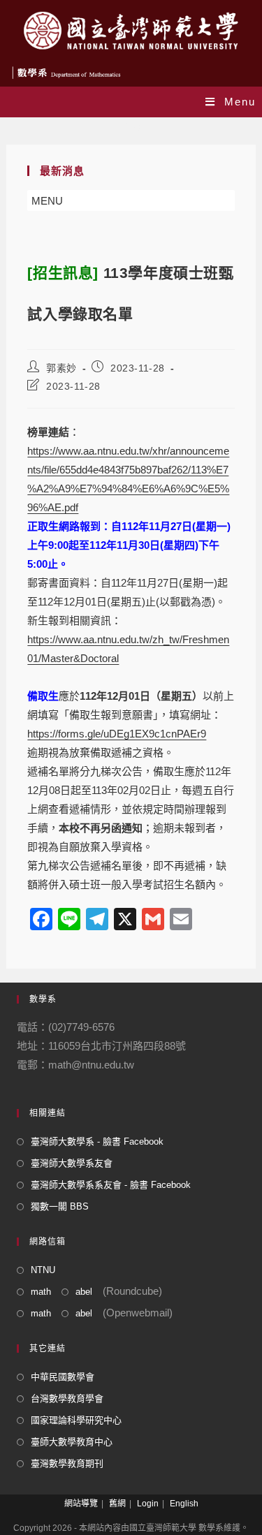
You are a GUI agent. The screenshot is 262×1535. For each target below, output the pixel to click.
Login (148, 1503)
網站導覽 (81, 1503)
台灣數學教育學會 (67, 1398)
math (41, 1291)
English (184, 1503)
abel (83, 1291)
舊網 (117, 1503)
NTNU (43, 1270)
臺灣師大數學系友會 (71, 1163)
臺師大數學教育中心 (71, 1442)
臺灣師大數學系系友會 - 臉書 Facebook (111, 1185)
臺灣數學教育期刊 (67, 1463)
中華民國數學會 (62, 1377)
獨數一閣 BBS (60, 1206)
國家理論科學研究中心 (76, 1420)
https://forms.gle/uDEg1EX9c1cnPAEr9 (116, 734)
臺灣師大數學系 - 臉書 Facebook (97, 1141)
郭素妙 (61, 368)
